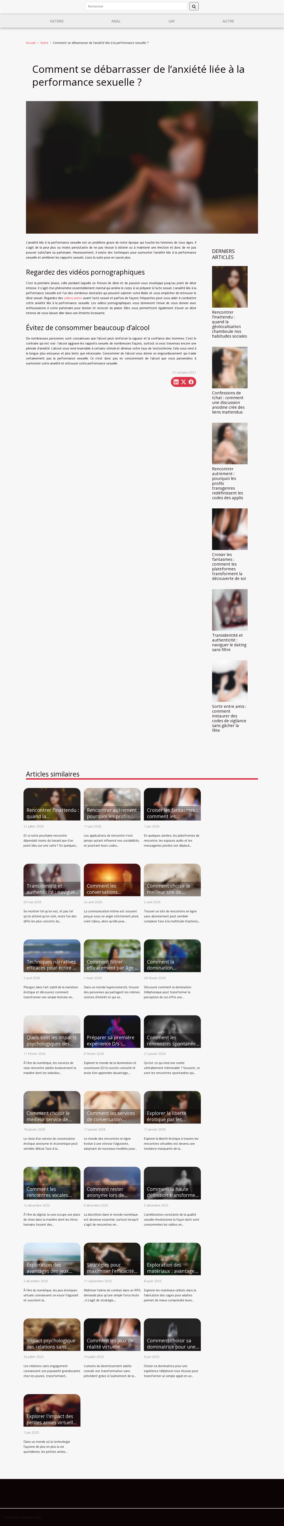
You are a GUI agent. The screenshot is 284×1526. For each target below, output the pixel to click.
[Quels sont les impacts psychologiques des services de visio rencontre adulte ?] (51, 1031)
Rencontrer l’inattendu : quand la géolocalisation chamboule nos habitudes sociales (229, 324)
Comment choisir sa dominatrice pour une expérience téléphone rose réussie (171, 1349)
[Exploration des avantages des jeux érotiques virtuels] (51, 1258)
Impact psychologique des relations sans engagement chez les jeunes (51, 1349)
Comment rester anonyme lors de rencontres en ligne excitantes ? (108, 1198)
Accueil (31, 42)
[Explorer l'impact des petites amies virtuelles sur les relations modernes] (51, 1409)
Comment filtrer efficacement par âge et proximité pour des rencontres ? (113, 971)
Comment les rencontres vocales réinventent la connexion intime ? (47, 1198)
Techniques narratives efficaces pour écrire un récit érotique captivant (53, 967)
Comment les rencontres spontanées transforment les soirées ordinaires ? (172, 1046)
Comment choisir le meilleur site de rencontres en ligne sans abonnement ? (168, 895)
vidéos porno (73, 297)
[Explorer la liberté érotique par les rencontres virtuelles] (172, 1106)
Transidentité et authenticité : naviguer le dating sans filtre (229, 642)
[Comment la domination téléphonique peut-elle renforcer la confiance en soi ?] (172, 955)
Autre (228, 21)
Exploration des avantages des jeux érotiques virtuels (48, 1271)
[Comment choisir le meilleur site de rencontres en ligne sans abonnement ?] (172, 879)
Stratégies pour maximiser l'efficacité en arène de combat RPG (110, 1274)
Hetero (57, 21)
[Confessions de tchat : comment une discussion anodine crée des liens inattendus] (230, 367)
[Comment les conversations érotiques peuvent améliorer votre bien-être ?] (112, 879)
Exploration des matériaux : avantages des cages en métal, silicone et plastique (172, 1274)
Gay (172, 21)
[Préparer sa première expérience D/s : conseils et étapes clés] (112, 1031)
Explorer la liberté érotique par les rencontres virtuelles (170, 1119)
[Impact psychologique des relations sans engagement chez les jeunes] (51, 1334)
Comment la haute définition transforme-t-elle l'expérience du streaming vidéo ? (172, 1198)
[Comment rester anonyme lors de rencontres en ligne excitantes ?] (112, 1182)
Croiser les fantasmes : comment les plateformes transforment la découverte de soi (229, 566)
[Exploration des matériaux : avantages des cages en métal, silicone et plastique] (172, 1258)
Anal (116, 21)
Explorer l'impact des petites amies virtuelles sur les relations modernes (52, 1425)
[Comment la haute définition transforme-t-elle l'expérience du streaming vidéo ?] (172, 1182)
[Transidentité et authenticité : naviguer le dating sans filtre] (230, 609)
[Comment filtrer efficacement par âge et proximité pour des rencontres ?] (112, 955)
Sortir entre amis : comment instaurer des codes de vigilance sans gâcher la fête (229, 718)
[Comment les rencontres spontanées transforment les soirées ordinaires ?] (172, 1031)
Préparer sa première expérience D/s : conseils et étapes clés (111, 1043)
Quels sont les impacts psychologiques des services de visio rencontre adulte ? (52, 1046)
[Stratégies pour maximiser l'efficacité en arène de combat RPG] (112, 1258)
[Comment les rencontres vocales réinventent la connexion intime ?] (51, 1182)
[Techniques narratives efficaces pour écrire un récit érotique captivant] (51, 955)
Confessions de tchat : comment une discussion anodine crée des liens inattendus (228, 402)
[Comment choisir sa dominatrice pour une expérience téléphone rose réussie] (172, 1334)
